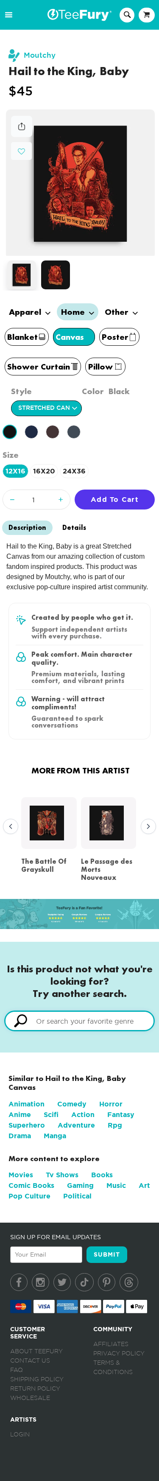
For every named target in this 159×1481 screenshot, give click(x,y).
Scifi (51, 1114)
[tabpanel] (80, 182)
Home (74, 311)
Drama (19, 1135)
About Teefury (36, 1352)
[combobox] (79, 1021)
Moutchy (40, 55)
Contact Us (30, 1361)
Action (83, 1114)
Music (116, 1185)
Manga (55, 1135)
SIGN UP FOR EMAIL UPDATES (55, 1237)
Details (74, 527)
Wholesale (30, 1398)
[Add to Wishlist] (21, 151)
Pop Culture (29, 1196)
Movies (20, 1174)
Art (144, 1185)
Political (77, 1196)
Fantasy (120, 1114)
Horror (111, 1104)
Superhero (26, 1125)
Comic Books (31, 1185)
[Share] (21, 134)
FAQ (16, 1370)
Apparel (26, 311)
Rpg (115, 1125)
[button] (21, 150)
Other (118, 311)
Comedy (71, 1104)
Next (146, 827)
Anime (19, 1114)
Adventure (76, 1125)
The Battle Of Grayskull (44, 865)
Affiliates (110, 1344)
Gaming (80, 1185)
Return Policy (35, 1389)
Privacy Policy (119, 1354)
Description (27, 527)
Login (20, 1435)
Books (102, 1174)
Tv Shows (62, 1174)
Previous (8, 827)
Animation (26, 1104)
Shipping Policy (37, 1380)
